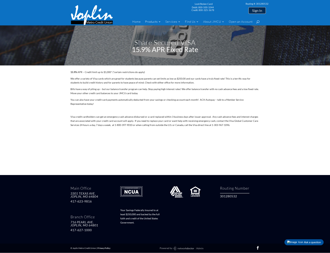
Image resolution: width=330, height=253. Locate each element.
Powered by (166, 248)
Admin (200, 248)
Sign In (257, 10)
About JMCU (212, 21)
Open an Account (241, 21)
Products (151, 21)
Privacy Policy (103, 248)
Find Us (190, 21)
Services (171, 21)
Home (136, 21)
